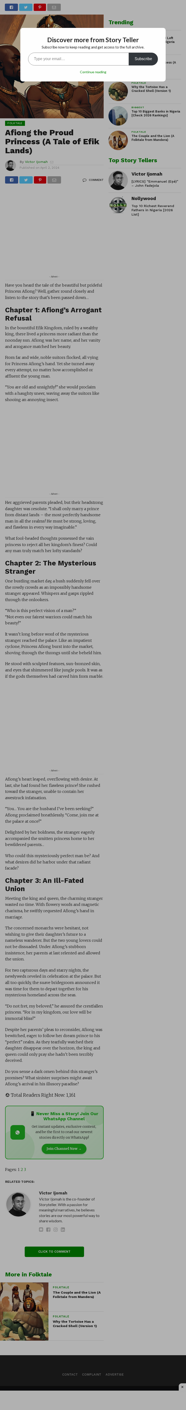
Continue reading (93, 72)
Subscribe (143, 59)
